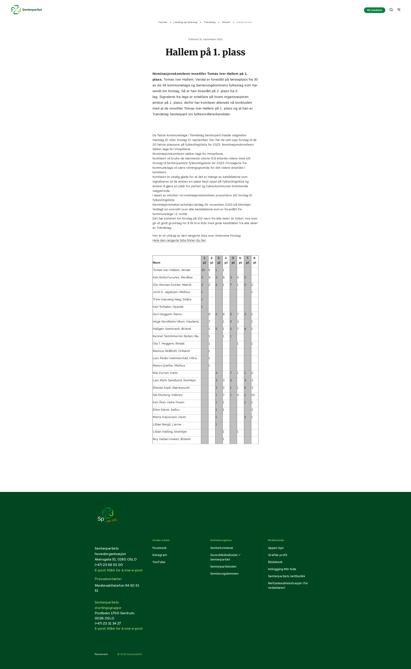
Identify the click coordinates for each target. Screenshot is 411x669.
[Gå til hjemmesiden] (107, 523)
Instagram (160, 555)
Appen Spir (276, 548)
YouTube (159, 562)
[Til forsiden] (26, 14)
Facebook (160, 548)
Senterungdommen (224, 573)
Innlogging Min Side (282, 569)
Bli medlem (374, 10)
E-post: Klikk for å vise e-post (118, 570)
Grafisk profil (277, 555)
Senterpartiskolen (223, 566)
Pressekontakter (108, 579)
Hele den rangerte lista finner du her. (179, 240)
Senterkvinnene (221, 548)
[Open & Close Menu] (399, 10)
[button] (391, 10)
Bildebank (275, 562)
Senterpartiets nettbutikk (286, 576)
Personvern (101, 654)
